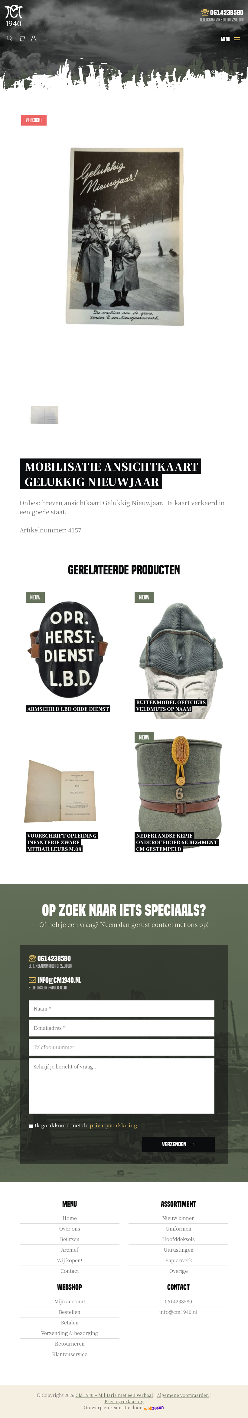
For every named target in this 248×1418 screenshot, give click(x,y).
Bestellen (69, 1311)
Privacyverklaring (124, 1401)
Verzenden (174, 1144)
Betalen (70, 1322)
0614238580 (178, 1301)
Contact (69, 1270)
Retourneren (70, 1343)
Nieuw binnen (178, 1218)
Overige (178, 1270)
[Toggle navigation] (236, 39)
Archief (69, 1249)
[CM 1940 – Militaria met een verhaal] (14, 15)
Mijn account (69, 1301)
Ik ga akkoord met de (85, 1125)
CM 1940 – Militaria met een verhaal (114, 1395)
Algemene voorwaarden (183, 1395)
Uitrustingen (179, 1249)
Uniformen (178, 1228)
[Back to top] (236, 1406)
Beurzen (70, 1239)
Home (69, 1218)
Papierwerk (178, 1260)
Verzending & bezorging (69, 1333)
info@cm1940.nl (178, 1311)
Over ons (69, 1228)
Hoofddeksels (178, 1239)
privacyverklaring (113, 1125)
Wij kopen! (69, 1260)
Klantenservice (69, 1354)
